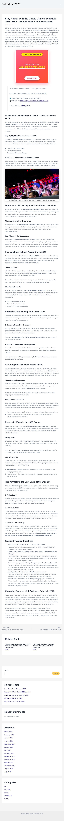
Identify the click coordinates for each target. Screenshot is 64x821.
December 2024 (9, 756)
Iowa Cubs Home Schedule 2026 (15, 689)
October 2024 (9, 762)
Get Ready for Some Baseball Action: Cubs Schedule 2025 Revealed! (43, 645)
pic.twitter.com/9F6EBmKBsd (37, 101)
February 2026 (9, 735)
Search (6, 670)
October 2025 (8, 741)
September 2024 (9, 765)
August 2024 (8, 768)
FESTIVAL (7, 790)
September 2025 (9, 744)
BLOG (6, 786)
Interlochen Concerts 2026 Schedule (16, 695)
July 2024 (7, 772)
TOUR (6, 799)
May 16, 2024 (25, 106)
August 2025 (8, 747)
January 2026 (8, 738)
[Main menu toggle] (60, 4)
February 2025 (9, 753)
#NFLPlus (23, 101)
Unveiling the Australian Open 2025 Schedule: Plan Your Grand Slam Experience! (17, 645)
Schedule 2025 (11, 4)
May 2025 (7, 750)
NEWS (6, 649)
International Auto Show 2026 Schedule (17, 692)
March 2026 (8, 732)
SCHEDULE (8, 796)
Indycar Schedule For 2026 (13, 698)
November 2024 (9, 759)
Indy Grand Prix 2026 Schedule (14, 701)
